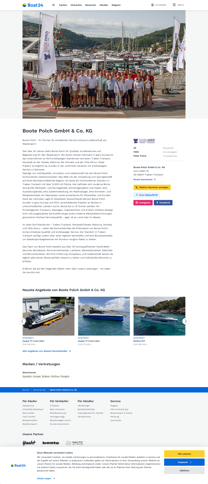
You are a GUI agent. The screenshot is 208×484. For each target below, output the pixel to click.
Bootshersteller (29, 420)
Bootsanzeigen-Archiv (60, 420)
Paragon (65, 376)
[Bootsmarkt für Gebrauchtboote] (32, 5)
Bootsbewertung (58, 413)
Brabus (46, 376)
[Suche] (54, 5)
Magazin (116, 5)
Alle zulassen (184, 454)
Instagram (144, 202)
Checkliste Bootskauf (32, 409)
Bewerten (90, 5)
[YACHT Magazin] (29, 443)
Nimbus (55, 376)
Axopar (37, 376)
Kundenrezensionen (59, 424)
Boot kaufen (28, 413)
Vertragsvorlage (57, 417)
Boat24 (25, 390)
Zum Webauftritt (148, 195)
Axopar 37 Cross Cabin (33, 341)
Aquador (27, 376)
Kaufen (63, 5)
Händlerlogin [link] (84, 405)
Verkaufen (76, 5)
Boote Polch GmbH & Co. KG (63, 390)
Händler (103, 5)
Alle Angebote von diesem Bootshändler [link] (44, 351)
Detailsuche (28, 405)
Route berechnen (143, 179)
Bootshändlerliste (86, 409)
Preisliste (54, 405)
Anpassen (183, 462)
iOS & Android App (119, 409)
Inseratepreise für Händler (91, 413)
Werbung (114, 417)
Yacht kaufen (28, 417)
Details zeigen (44, 478)
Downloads (115, 420)
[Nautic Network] (74, 443)
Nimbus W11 (139, 341)
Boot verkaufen (57, 409)
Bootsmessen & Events (121, 413)
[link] (48, 321)
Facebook (164, 202)
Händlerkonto (84, 417)
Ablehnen (184, 470)
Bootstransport (29, 424)
